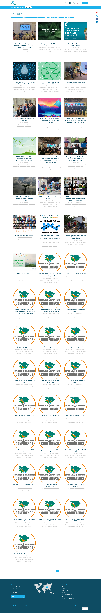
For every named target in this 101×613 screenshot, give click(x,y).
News (63, 592)
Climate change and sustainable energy (21, 17)
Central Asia (25, 49)
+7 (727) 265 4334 (15, 588)
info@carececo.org (16, 592)
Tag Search (28, 7)
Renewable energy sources (41, 17)
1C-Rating (86, 605)
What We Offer (65, 596)
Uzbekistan (77, 162)
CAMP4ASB (33, 52)
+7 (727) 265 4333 (15, 586)
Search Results (20, 7)
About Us (64, 588)
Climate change (55, 17)
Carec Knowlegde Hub (67, 594)
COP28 (24, 54)
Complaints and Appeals (68, 598)
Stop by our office (19, 597)
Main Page (13, 7)
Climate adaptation (46, 89)
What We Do (65, 590)
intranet (85, 2)
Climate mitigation (67, 17)
